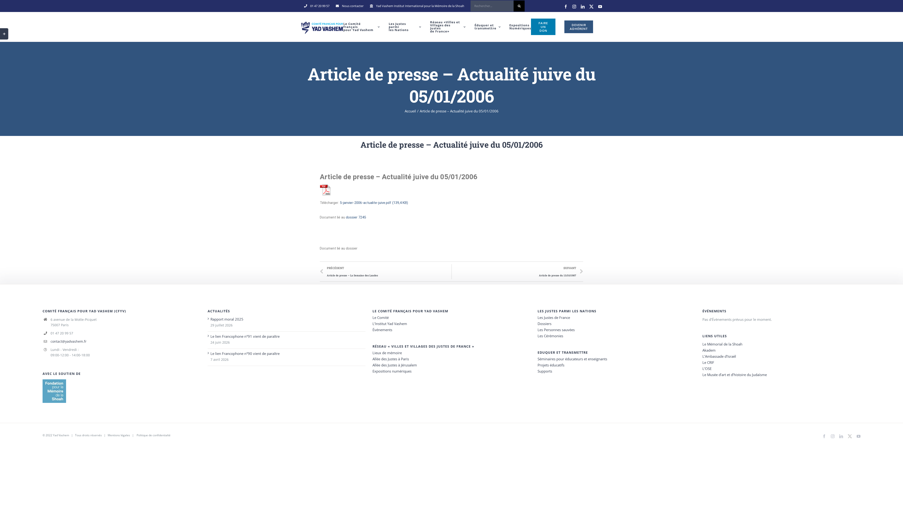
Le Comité (380, 317)
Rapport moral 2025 (226, 319)
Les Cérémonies (550, 335)
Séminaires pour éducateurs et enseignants (572, 359)
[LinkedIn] (583, 6)
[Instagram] (574, 6)
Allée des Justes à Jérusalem (394, 365)
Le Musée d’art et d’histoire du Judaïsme (734, 374)
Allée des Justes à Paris (390, 359)
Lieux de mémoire (387, 352)
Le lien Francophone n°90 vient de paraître (245, 353)
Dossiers (544, 323)
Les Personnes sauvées (556, 329)
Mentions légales (119, 435)
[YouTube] (600, 6)
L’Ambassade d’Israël (719, 356)
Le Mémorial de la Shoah (722, 344)
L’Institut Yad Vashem (389, 323)
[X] (591, 6)
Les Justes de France (554, 317)
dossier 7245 (356, 217)
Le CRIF (708, 362)
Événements (382, 329)
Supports (545, 371)
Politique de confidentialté (153, 435)
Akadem (709, 350)
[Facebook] (566, 6)
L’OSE (707, 368)
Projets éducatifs (551, 365)
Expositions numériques (392, 371)
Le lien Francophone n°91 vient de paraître (245, 336)
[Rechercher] (497, 6)
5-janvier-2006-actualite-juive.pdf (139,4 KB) (374, 203)
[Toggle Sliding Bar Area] (4, 34)
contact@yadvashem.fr (69, 341)
